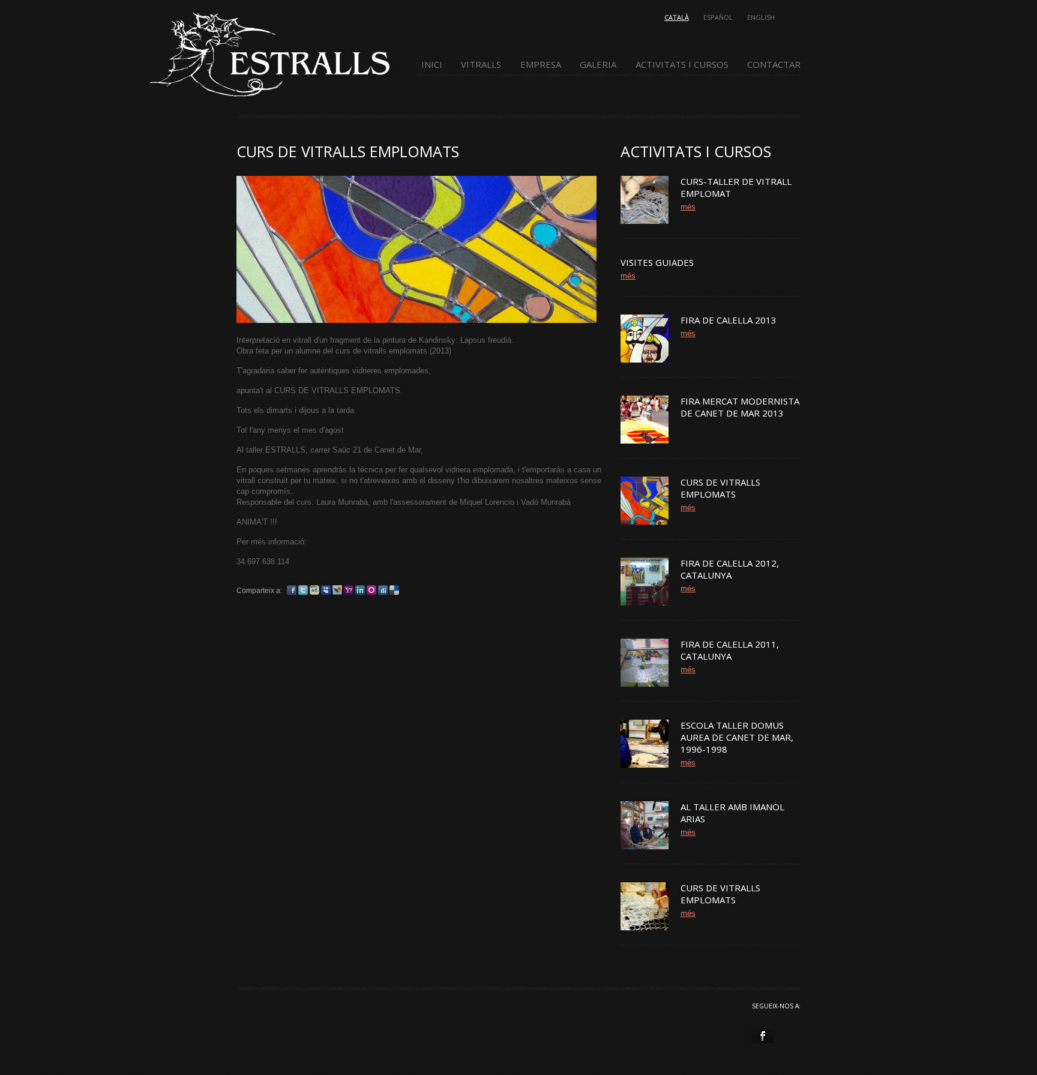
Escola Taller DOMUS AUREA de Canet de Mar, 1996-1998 (737, 737)
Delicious (394, 590)
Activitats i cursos (682, 64)
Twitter (303, 590)
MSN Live (337, 590)
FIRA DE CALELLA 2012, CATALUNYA (730, 569)
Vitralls (481, 64)
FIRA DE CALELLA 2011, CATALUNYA (730, 650)
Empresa (540, 64)
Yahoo (348, 590)
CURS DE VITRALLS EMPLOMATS (720, 488)
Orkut (371, 590)
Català (676, 17)
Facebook (291, 590)
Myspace (326, 590)
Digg (383, 590)
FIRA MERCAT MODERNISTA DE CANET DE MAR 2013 (740, 407)
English (761, 17)
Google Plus (314, 590)
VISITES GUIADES (657, 262)
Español (718, 17)
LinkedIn (360, 590)
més (688, 206)
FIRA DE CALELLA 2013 (729, 320)
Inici (431, 64)
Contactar (774, 64)
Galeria (598, 64)
